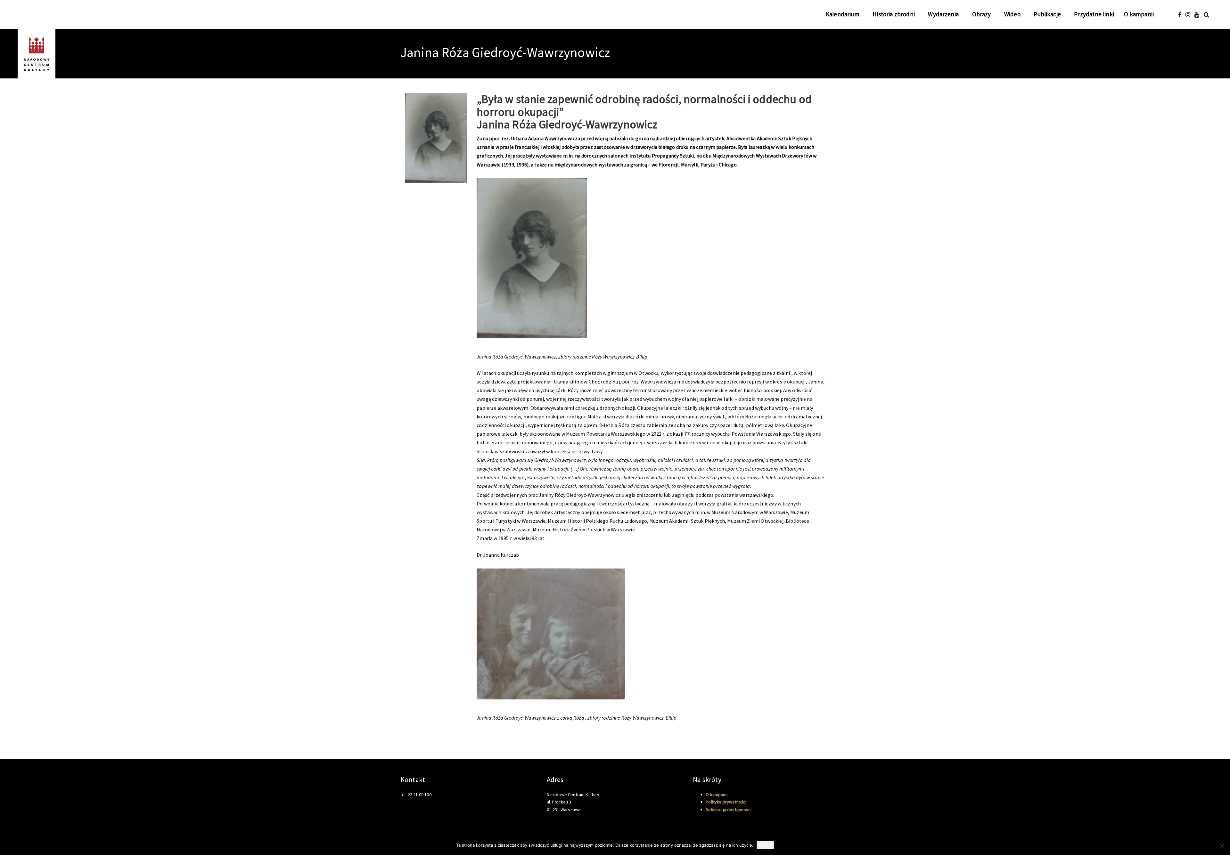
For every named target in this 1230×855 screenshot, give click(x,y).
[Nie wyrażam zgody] (1222, 846)
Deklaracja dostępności (728, 809)
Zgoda (765, 845)
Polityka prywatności (726, 802)
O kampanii (1139, 14)
